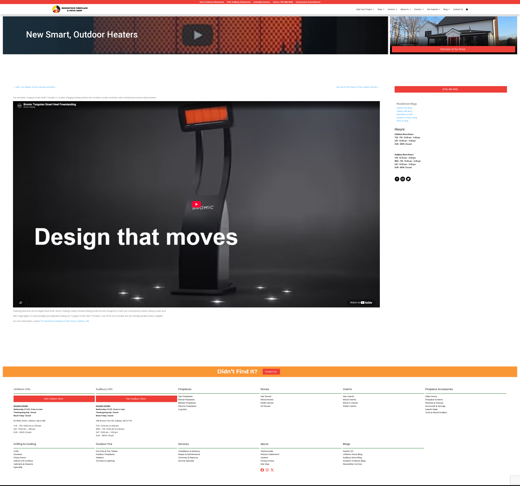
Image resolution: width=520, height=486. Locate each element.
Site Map (265, 464)
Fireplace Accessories (439, 389)
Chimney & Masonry (188, 457)
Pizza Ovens (20, 457)
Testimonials (267, 451)
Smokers (18, 454)
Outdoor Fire (104, 444)
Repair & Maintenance (189, 454)
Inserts (347, 389)
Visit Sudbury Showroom (239, 2)
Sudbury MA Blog (404, 111)
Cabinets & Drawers (23, 464)
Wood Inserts (349, 399)
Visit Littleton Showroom (212, 2)
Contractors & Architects (308, 2)
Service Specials (186, 461)
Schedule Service (261, 2)
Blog (445, 9)
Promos (417, 9)
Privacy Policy (267, 461)
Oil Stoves (265, 406)
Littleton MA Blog (404, 108)
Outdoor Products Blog (406, 117)
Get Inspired (432, 9)
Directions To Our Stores (452, 49)
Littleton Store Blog (352, 454)
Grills (16, 451)
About (265, 444)
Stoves (265, 389)
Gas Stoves (266, 396)
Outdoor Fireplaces (105, 454)
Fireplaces (184, 389)
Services (391, 9)
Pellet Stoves (267, 403)
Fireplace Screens (434, 399)
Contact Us (458, 9)
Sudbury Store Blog (352, 457)
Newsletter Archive (404, 114)
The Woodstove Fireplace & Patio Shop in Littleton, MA (64, 321)
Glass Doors (431, 396)
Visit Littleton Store (53, 398)
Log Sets (182, 409)
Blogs (346, 444)
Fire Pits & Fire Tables (107, 451)
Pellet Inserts (349, 406)
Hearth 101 (348, 451)
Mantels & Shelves (434, 403)
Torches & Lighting (105, 461)
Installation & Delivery (189, 451)
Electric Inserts (350, 403)
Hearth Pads (431, 409)
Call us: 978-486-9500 (283, 2)
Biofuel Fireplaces (187, 403)
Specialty (18, 467)
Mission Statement (270, 454)
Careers (264, 457)
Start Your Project (364, 9)
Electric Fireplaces (187, 406)
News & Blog (402, 120)
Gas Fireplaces (185, 396)
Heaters (100, 457)
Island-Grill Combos (23, 461)
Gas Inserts (348, 396)
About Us (405, 9)
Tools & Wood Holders (436, 412)
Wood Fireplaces (186, 399)
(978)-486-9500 (450, 89)
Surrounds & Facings (435, 406)
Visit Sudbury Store (136, 398)
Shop (380, 9)
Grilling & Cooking (25, 444)
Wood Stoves (267, 399)
